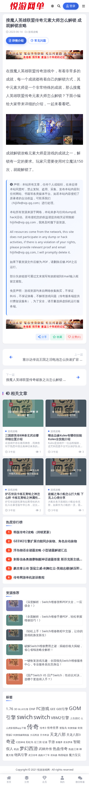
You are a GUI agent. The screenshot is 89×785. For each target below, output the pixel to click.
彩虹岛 (29, 742)
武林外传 (45, 749)
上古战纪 (75, 718)
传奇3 (43, 728)
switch (42, 717)
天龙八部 (58, 734)
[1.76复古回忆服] (44, 56)
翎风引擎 (21, 754)
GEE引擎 (62, 709)
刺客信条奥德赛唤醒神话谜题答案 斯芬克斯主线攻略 (49, 559)
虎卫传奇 (32, 755)
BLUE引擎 (23, 709)
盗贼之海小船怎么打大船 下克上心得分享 (66, 495)
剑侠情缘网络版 (21, 735)
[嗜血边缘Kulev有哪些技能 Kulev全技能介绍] (66, 413)
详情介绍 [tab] (18, 40)
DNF (32, 709)
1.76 (9, 708)
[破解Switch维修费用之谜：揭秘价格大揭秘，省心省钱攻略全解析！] (14, 649)
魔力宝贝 (75, 755)
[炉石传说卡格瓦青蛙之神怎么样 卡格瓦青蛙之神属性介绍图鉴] (23, 471)
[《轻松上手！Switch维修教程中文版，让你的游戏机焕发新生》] (14, 634)
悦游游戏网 (43, 769)
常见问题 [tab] (40, 40)
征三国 (38, 742)
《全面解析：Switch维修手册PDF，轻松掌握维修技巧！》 (53, 618)
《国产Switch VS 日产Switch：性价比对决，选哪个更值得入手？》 (53, 677)
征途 (44, 742)
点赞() (76, 336)
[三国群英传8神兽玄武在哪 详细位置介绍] (23, 413)
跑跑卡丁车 (44, 755)
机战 (16, 749)
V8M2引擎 (60, 717)
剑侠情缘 (72, 728)
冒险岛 (63, 728)
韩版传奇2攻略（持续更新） (33, 532)
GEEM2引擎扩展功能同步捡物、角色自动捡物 (45, 541)
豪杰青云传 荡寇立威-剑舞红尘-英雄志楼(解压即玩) (48, 568)
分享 (44, 336)
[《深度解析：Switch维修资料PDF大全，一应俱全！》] (14, 605)
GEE (52, 709)
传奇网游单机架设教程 (28, 577)
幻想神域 (20, 742)
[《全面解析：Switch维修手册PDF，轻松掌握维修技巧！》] (14, 620)
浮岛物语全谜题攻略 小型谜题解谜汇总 (40, 550)
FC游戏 (42, 708)
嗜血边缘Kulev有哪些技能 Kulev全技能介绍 (65, 437)
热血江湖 (73, 749)
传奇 (33, 726)
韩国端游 (63, 755)
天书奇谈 (44, 735)
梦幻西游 (29, 748)
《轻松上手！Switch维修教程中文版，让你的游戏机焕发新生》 (53, 633)
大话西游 (34, 735)
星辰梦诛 (67, 742)
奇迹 (10, 741)
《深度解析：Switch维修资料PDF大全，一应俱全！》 (53, 604)
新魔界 (59, 742)
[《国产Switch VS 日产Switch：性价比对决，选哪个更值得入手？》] (14, 678)
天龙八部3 (73, 735)
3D (15, 709)
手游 (51, 741)
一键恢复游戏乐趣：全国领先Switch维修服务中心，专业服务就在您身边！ (53, 662)
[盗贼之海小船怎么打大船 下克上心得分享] (66, 471)
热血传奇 (60, 748)
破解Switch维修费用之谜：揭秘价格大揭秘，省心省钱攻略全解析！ (53, 648)
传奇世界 (53, 728)
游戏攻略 (33, 32)
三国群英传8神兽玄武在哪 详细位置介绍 (22, 437)
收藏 (59, 336)
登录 (73, 6)
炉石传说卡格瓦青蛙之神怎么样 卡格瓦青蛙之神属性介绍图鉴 (23, 497)
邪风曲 (54, 755)
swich (25, 717)
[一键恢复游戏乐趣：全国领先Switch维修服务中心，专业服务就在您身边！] (14, 664)
